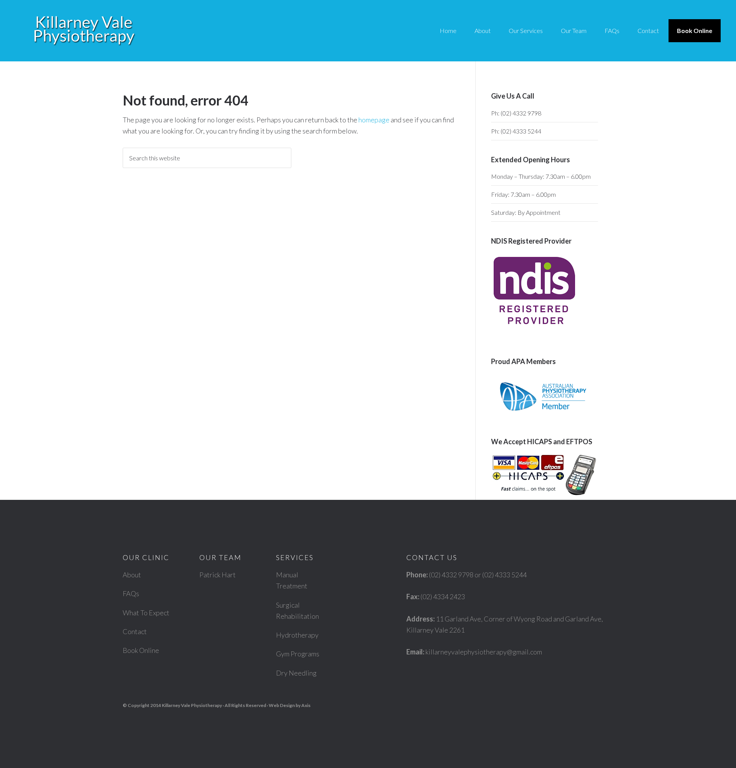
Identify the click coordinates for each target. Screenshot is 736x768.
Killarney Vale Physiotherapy (192, 705)
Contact (135, 631)
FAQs (131, 593)
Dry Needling (296, 673)
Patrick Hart (217, 574)
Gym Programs (297, 653)
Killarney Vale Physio (84, 30)
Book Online (141, 650)
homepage (373, 119)
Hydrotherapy (297, 635)
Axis (305, 705)
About (132, 574)
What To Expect (146, 612)
